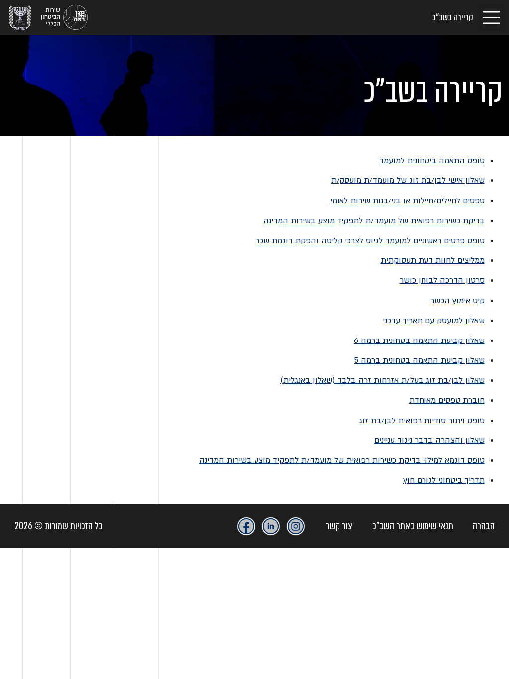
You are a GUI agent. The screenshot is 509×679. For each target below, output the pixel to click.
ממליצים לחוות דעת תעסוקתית (433, 260)
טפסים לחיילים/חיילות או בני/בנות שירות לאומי (407, 200)
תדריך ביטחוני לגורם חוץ (444, 480)
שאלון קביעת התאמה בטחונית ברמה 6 (419, 340)
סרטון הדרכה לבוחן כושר (442, 280)
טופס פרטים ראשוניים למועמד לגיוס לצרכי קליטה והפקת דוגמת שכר (370, 240)
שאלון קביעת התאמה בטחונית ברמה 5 (419, 360)
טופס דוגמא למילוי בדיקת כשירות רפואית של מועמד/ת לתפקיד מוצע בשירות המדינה (342, 460)
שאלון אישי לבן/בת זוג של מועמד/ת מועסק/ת (408, 180)
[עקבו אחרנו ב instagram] (296, 526)
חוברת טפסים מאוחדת (447, 400)
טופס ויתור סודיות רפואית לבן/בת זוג (422, 420)
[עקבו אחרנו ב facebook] (246, 526)
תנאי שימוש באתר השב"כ (412, 526)
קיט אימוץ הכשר (457, 300)
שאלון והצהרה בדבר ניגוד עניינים (429, 440)
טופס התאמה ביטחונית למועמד (432, 160)
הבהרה (484, 526)
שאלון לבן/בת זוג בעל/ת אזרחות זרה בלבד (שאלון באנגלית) (382, 380)
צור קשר (339, 526)
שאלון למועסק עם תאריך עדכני (434, 320)
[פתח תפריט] (491, 17)
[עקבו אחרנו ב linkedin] (271, 526)
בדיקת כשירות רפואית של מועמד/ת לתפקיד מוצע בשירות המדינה (374, 220)
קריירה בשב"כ (452, 17)
